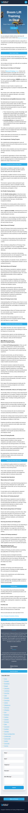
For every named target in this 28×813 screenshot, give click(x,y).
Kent (5, 712)
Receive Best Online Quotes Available (14, 324)
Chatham (6, 717)
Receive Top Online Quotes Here (14, 460)
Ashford (6, 702)
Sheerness (6, 707)
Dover (2, 615)
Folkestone (6, 688)
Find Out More (14, 586)
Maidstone (6, 714)
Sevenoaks (6, 743)
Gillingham (6, 710)
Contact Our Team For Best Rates (14, 164)
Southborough (7, 736)
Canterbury (6, 690)
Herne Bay (6, 693)
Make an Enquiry (14, 799)
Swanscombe (7, 738)
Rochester (6, 722)
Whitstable (6, 698)
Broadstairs (12, 615)
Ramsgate (6, 615)
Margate (6, 686)
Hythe (5, 695)
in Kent (12, 71)
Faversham (6, 700)
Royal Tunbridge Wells (9, 734)
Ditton (5, 724)
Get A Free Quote (14, 671)
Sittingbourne (7, 705)
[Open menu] (26, 2)
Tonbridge (6, 731)
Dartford (6, 741)
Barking (17, 615)
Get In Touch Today (14, 53)
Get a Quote (14, 28)
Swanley (6, 745)
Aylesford (6, 719)
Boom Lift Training (22, 37)
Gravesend (6, 726)
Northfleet (6, 729)
